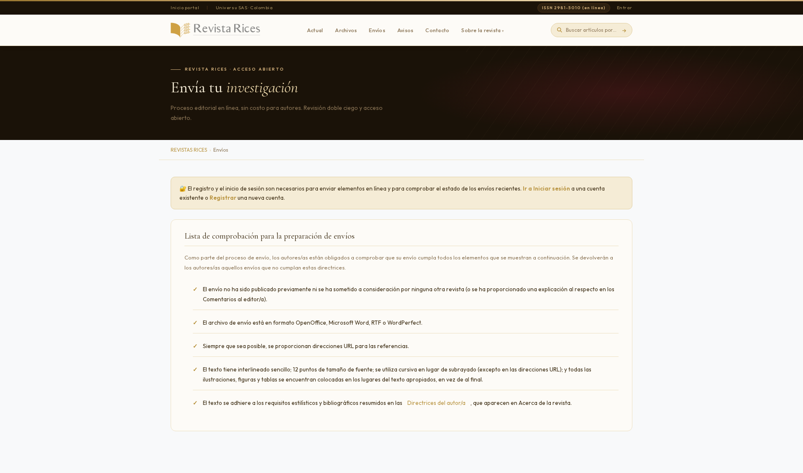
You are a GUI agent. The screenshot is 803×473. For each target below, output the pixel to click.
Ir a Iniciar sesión (546, 188)
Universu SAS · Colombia (244, 7)
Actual (315, 30)
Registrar (223, 197)
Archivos (346, 30)
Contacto (437, 30)
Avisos (405, 30)
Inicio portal (185, 7)
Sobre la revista (481, 30)
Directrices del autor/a (436, 403)
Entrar (624, 7)
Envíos (377, 30)
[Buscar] (624, 30)
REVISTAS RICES (189, 150)
